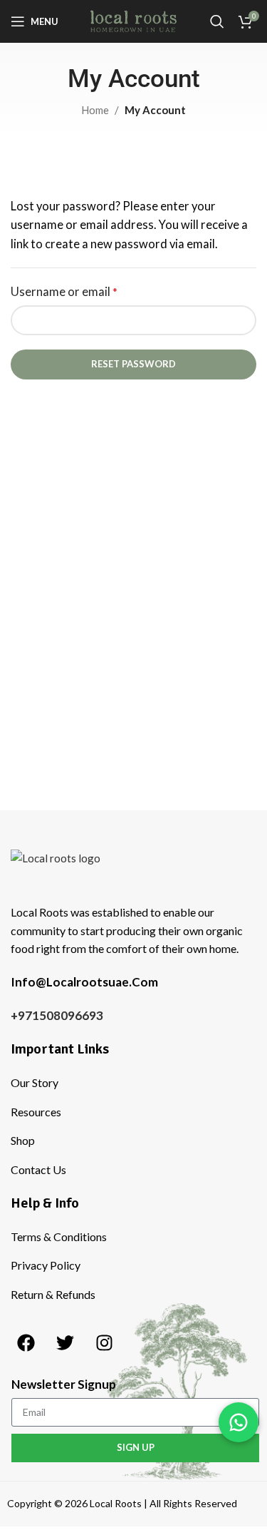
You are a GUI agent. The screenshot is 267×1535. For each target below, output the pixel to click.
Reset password (133, 363)
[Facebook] (25, 1342)
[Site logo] (133, 20)
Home (95, 109)
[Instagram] (104, 1342)
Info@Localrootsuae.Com (84, 981)
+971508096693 (57, 1015)
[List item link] (137, 1083)
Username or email (64, 292)
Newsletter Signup (63, 1384)
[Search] (217, 21)
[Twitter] (65, 1342)
